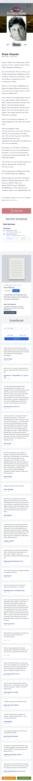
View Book (7, 290)
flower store (14, 200)
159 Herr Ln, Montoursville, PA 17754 (15, 235)
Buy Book (16, 290)
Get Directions (10, 238)
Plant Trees (23, 238)
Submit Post (16, 338)
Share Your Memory (10, 312)
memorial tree (20, 198)
